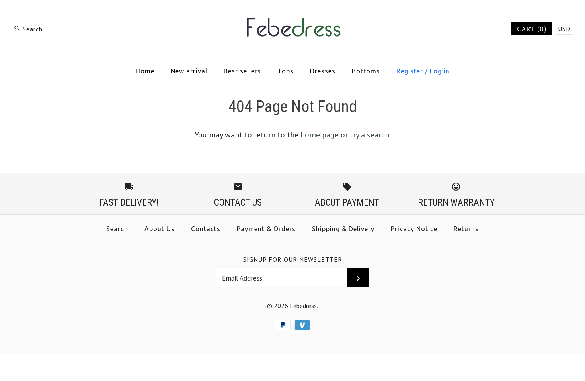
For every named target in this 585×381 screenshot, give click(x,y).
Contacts (205, 228)
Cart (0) (531, 29)
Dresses (322, 71)
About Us (159, 228)
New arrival (189, 71)
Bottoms (366, 71)
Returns (466, 228)
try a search (369, 135)
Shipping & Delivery (343, 228)
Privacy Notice (414, 228)
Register (409, 71)
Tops (285, 71)
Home (145, 71)
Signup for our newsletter (292, 259)
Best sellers (242, 71)
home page (319, 135)
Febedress (303, 306)
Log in (440, 71)
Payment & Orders (266, 228)
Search (117, 228)
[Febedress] (292, 14)
